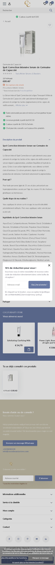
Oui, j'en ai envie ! (39, 285)
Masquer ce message (40, 558)
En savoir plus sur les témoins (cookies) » (28, 562)
